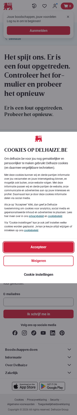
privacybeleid (36, 216)
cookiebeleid (55, 216)
